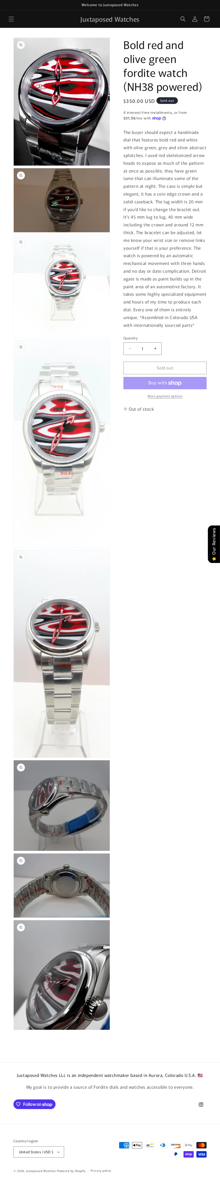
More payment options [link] (165, 396)
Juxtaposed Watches (41, 1171)
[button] (11, 19)
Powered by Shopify (71, 1171)
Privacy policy (101, 1170)
